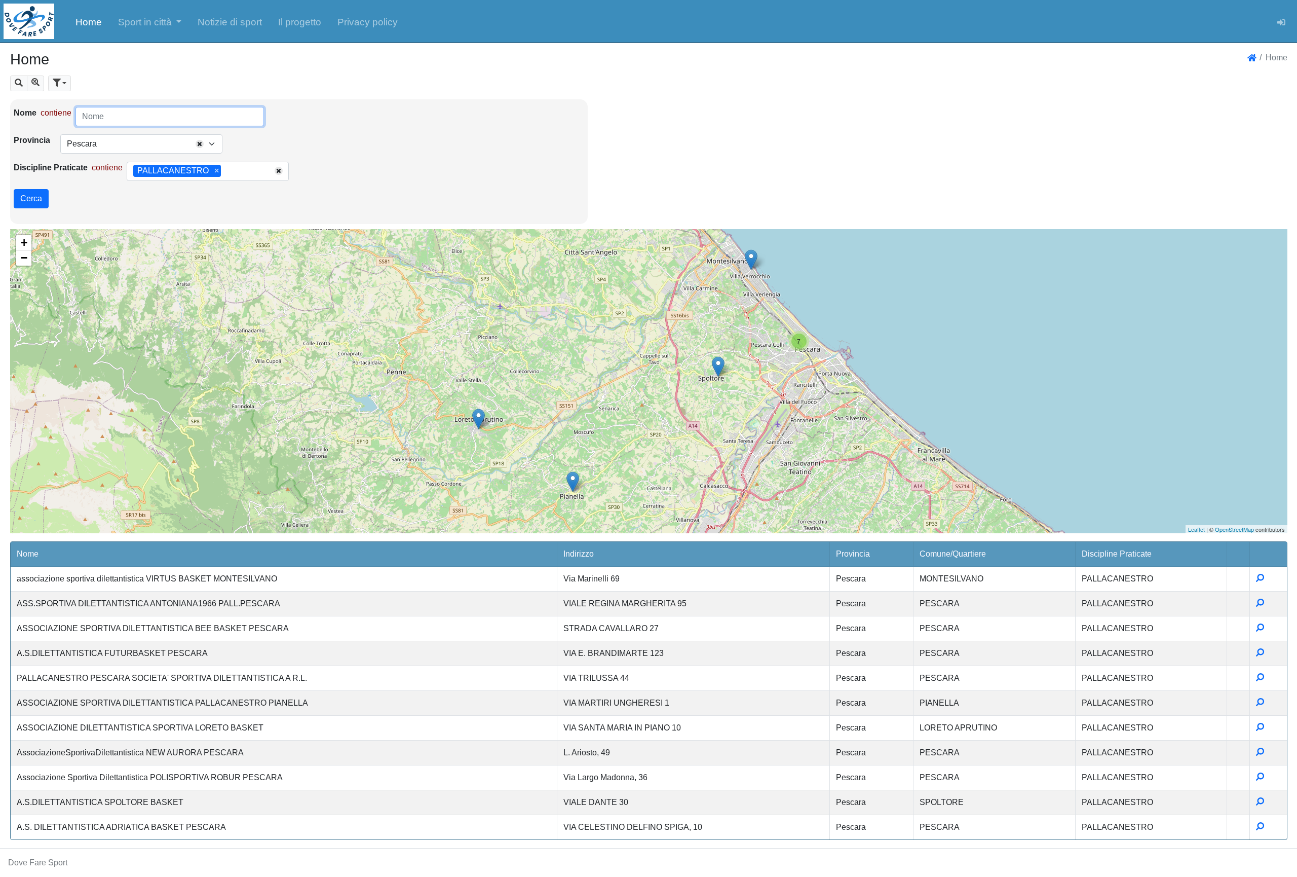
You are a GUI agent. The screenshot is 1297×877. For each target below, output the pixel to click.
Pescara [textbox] (82, 143)
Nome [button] (28, 554)
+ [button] (24, 242)
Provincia (32, 140)
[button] (150, 21)
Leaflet (1196, 529)
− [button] (24, 257)
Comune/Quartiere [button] (953, 554)
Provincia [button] (853, 554)
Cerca (31, 198)
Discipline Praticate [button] (1117, 554)
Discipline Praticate (51, 167)
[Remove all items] (200, 144)
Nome (25, 112)
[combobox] (141, 144)
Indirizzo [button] (578, 554)
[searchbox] (227, 171)
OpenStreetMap (1234, 529)
